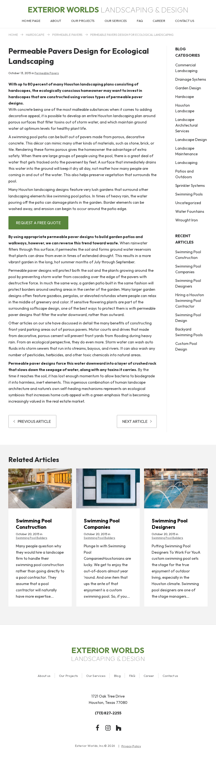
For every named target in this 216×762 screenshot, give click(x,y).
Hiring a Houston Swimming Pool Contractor (189, 300)
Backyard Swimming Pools (189, 332)
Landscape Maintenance (186, 151)
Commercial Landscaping (186, 68)
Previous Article (34, 421)
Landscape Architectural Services (186, 125)
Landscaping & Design (108, 9)
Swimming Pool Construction (188, 254)
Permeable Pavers (67, 35)
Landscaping (186, 162)
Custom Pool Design (186, 346)
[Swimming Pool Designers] (176, 488)
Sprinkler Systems (190, 185)
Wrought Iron (186, 220)
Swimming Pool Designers (188, 283)
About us (44, 676)
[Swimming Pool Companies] (108, 488)
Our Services (95, 676)
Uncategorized (188, 202)
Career (149, 676)
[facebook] (97, 728)
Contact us (170, 676)
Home (13, 35)
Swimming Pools (189, 194)
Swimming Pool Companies (188, 269)
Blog (117, 676)
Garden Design (188, 88)
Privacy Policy (131, 746)
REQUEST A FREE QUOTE (38, 222)
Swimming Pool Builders (31, 538)
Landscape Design (191, 139)
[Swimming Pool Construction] (40, 488)
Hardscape (35, 35)
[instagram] (108, 728)
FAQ (132, 676)
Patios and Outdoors (184, 174)
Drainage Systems (190, 79)
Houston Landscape (184, 108)
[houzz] (118, 728)
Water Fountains (189, 211)
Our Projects (68, 676)
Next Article (134, 421)
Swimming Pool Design (188, 317)
